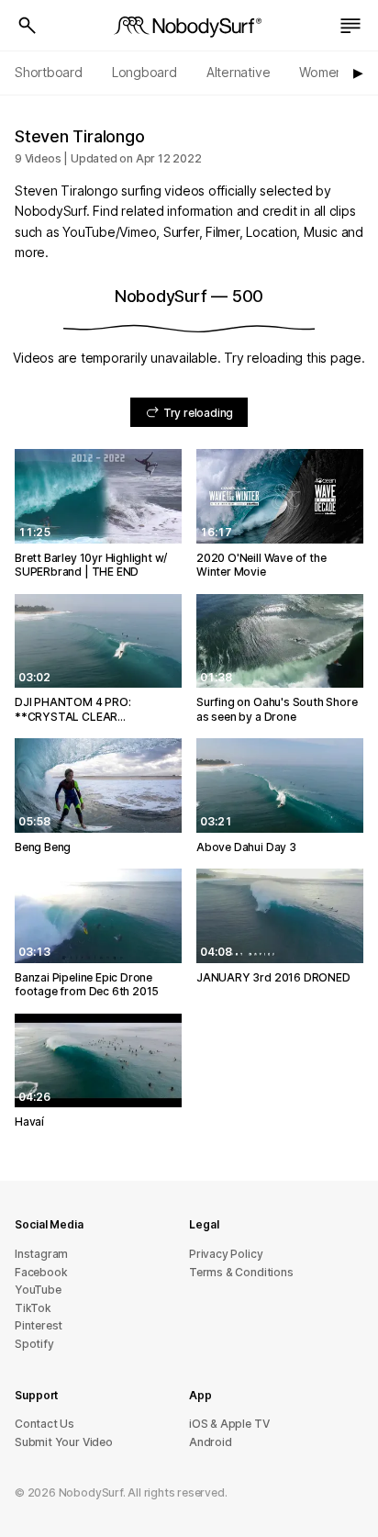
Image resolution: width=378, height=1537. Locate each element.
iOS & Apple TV (229, 1423)
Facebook (41, 1272)
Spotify (34, 1344)
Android (210, 1442)
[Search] (27, 26)
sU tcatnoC (44, 1423)
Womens (324, 72)
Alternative (238, 72)
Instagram (41, 1254)
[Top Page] (189, 26)
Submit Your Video (64, 1442)
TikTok (33, 1308)
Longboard (144, 72)
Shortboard (49, 72)
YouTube (38, 1289)
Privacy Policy (225, 1254)
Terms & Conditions (241, 1272)
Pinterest (38, 1325)
